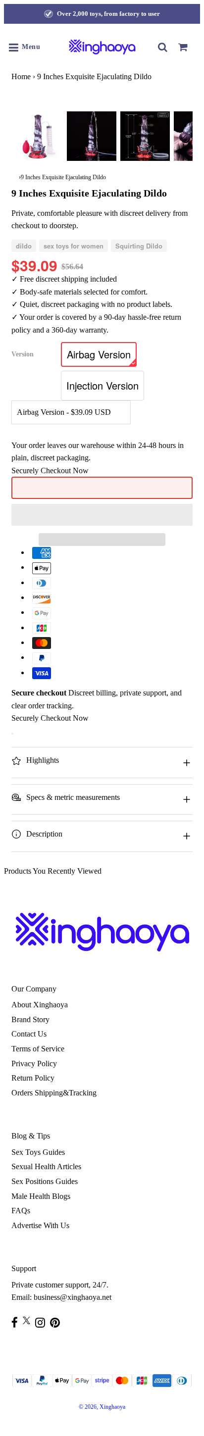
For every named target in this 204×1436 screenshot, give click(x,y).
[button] (102, 515)
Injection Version (102, 385)
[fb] (17, 1322)
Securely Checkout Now (50, 470)
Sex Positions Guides (44, 1181)
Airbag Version (99, 354)
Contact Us (29, 1034)
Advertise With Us (40, 1225)
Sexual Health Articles (46, 1166)
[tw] (29, 1320)
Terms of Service (37, 1048)
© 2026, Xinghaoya (102, 1406)
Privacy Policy (34, 1063)
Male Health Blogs (40, 1196)
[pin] (57, 1322)
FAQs (20, 1210)
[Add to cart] (12, 734)
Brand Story (30, 1019)
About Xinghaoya (39, 1004)
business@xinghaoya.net (72, 1297)
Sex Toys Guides (38, 1152)
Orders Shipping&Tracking (54, 1093)
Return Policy (32, 1078)
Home (21, 76)
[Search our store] (163, 47)
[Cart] (183, 47)
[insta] (42, 1322)
